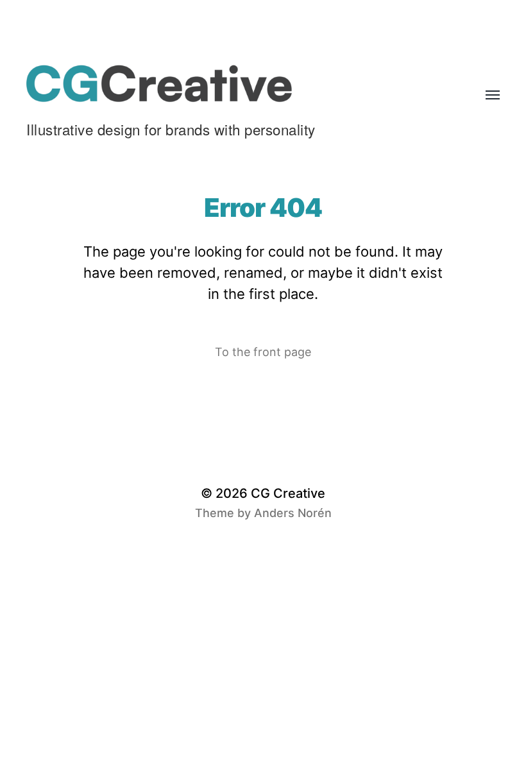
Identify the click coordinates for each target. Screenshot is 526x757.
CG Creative (288, 493)
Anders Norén (293, 513)
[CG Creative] (237, 83)
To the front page (263, 352)
